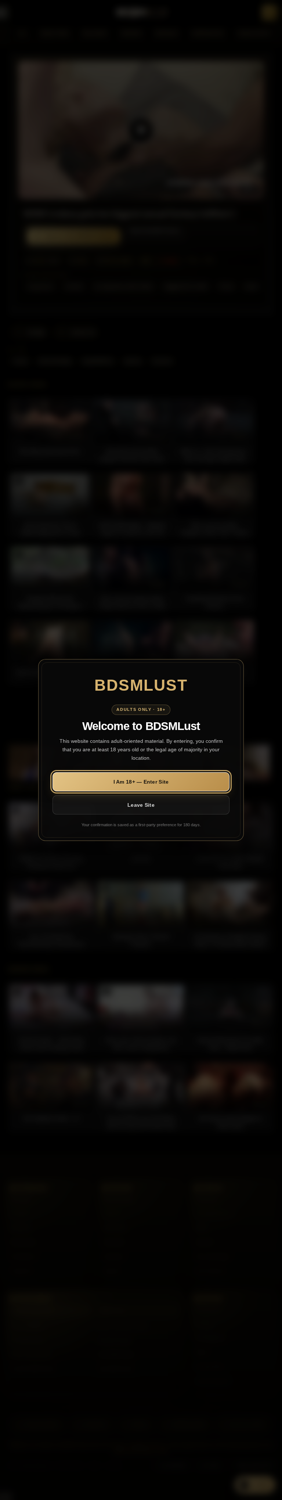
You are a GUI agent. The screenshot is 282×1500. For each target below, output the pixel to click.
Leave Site (141, 805)
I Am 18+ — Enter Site (141, 782)
